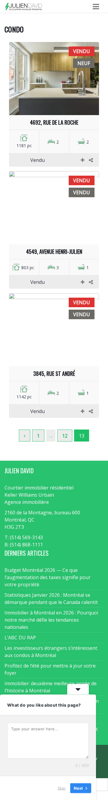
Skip (61, 787)
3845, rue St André (54, 373)
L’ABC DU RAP (20, 637)
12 (65, 436)
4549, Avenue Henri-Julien (54, 251)
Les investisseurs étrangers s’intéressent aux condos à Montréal (50, 652)
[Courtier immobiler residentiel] (23, 6)
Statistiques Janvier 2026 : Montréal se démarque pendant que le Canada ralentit (51, 598)
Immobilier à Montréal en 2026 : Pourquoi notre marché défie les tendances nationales (51, 619)
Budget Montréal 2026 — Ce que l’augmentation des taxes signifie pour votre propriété (47, 577)
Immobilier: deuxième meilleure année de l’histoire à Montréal (50, 687)
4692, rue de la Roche (54, 122)
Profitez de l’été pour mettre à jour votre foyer (50, 669)
